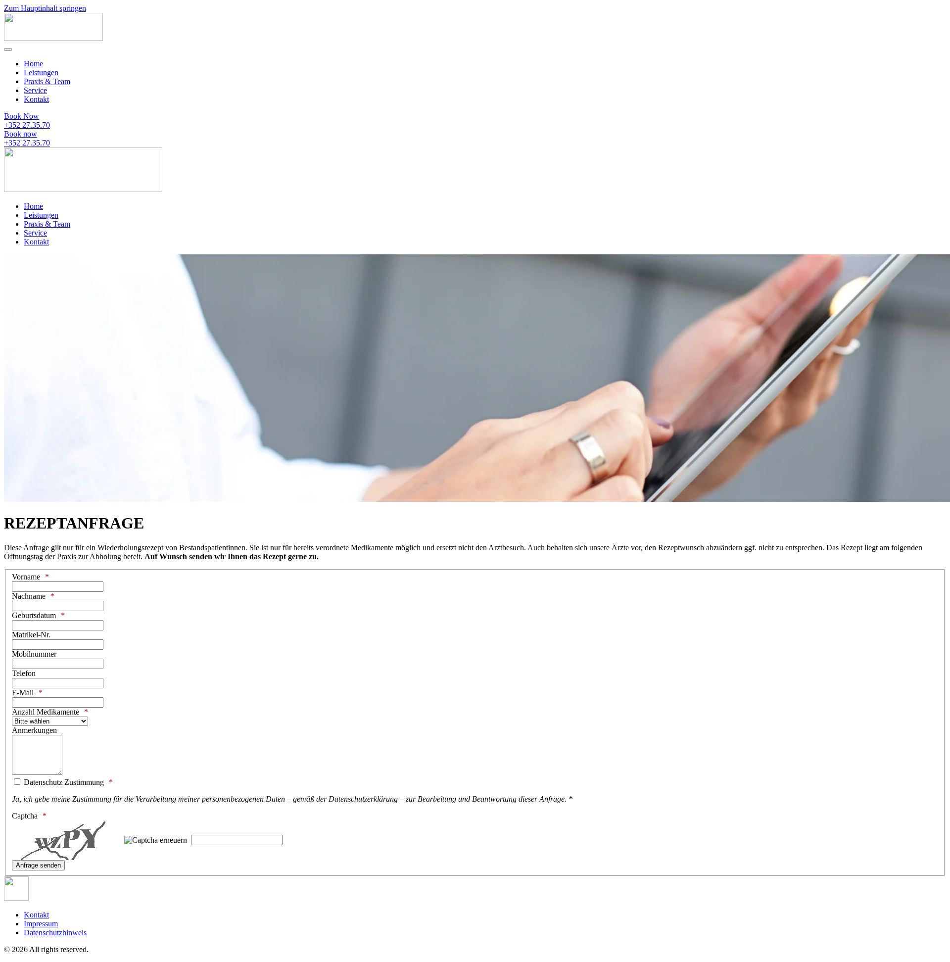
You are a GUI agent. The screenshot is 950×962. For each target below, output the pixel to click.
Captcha (25, 816)
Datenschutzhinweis (55, 932)
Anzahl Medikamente (45, 712)
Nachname (29, 596)
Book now (20, 134)
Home (33, 63)
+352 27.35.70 (27, 125)
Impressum (41, 923)
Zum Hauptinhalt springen (45, 8)
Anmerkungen (34, 730)
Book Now (21, 116)
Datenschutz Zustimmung (63, 782)
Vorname (26, 577)
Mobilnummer (34, 654)
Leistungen (41, 72)
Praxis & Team (47, 81)
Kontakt (36, 99)
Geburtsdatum (34, 615)
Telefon (24, 673)
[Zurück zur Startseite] (53, 38)
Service (35, 90)
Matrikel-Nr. (31, 634)
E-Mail (23, 692)
